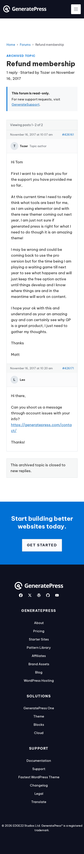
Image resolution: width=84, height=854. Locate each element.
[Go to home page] (24, 11)
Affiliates (39, 656)
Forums (25, 45)
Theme (38, 716)
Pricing (38, 631)
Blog (38, 672)
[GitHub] (48, 595)
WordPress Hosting (39, 680)
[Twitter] (30, 595)
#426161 (68, 134)
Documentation (38, 761)
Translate (38, 802)
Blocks (39, 725)
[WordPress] (39, 595)
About (39, 623)
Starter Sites (39, 639)
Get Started (42, 545)
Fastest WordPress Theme (38, 777)
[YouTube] (57, 595)
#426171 (68, 368)
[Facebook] (21, 595)
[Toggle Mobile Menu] (76, 9)
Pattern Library (39, 647)
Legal (38, 794)
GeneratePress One (38, 708)
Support (38, 769)
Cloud (39, 733)
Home (10, 45)
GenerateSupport (25, 104)
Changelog (39, 785)
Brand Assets (38, 664)
